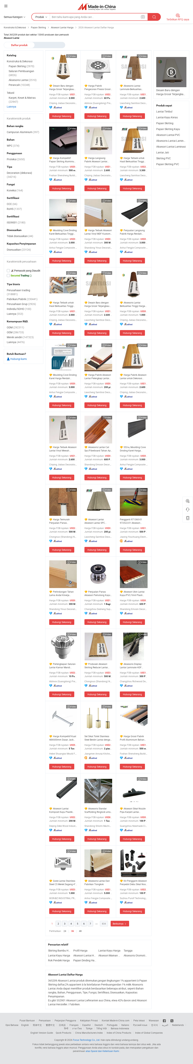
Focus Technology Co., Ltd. (86, 1039)
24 (65, 930)
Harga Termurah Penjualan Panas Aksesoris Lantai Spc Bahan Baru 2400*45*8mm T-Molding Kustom (63, 521)
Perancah (19, 85)
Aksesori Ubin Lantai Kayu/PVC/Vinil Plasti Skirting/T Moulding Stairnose (132, 593)
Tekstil (10, 93)
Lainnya (11, 106)
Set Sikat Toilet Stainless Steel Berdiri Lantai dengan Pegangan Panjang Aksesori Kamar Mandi (98, 738)
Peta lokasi (139, 1020)
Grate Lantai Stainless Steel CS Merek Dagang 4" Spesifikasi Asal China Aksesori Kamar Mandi (62, 882)
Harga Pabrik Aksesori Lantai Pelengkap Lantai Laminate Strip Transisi (97, 376)
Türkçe (89, 1028)
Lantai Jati (162, 152)
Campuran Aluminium (23, 132)
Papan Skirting (164, 123)
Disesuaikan (19, 249)
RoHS (14, 209)
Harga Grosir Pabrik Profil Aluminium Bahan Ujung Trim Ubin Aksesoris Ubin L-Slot (133, 738)
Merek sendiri (20, 337)
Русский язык (140, 1024)
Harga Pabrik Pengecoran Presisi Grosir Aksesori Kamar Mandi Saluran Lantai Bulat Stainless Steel (97, 87)
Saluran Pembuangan (21, 73)
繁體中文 (50, 1024)
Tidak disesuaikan (20, 236)
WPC (13, 145)
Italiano (125, 1024)
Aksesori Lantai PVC (168, 135)
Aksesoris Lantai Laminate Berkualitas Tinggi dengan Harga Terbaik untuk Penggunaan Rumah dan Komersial (133, 87)
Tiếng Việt (101, 1028)
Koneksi (15, 190)
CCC (12, 204)
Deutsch (99, 1024)
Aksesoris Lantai (23, 80)
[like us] (164, 1020)
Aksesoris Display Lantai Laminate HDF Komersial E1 (131, 665)
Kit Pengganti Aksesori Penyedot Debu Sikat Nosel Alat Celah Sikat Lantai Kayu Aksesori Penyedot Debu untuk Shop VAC (133, 882)
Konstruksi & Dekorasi (19, 61)
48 (80, 930)
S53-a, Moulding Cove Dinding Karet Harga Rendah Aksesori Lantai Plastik (133, 449)
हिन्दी (66, 1028)
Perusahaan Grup (21, 304)
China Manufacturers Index (89, 1032)
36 (72, 931)
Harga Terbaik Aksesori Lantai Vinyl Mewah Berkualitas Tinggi (63, 449)
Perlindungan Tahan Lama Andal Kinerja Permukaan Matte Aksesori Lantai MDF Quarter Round (63, 593)
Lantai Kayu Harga (109, 950)
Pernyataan (45, 1020)
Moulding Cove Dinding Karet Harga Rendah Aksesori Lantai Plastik (63, 376)
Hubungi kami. (18, 359)
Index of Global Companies (149, 1032)
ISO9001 (16, 222)
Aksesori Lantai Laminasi (171, 146)
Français (74, 1024)
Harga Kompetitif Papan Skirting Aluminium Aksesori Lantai (62, 159)
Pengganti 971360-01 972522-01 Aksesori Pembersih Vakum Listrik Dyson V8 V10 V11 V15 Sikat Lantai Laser (132, 521)
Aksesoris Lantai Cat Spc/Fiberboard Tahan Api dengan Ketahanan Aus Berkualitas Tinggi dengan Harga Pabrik (97, 449)
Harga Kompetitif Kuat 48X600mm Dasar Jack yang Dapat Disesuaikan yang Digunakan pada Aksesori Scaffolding (62, 738)
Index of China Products (119, 1032)
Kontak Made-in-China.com (115, 1020)
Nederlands (178, 1024)
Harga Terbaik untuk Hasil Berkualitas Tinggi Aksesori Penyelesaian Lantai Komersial (132, 159)
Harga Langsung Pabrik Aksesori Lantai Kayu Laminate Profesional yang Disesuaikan (98, 159)
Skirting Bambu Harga (59, 950)
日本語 (62, 1024)
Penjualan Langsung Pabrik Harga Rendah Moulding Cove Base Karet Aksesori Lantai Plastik (133, 232)
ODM (15, 327)
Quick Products (63, 1032)
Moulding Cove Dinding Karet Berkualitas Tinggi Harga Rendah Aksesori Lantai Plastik (63, 232)
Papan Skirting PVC (167, 164)
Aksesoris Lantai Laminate (171, 140)
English (25, 1024)
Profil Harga (80, 950)
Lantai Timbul (164, 111)
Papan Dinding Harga (85, 960)
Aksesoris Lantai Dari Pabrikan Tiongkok (97, 882)
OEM (15, 332)
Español (86, 1024)
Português (112, 1024)
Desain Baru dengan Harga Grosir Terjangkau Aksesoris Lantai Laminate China (62, 87)
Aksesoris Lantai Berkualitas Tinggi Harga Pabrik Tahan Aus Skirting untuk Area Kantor (133, 304)
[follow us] (171, 1020)
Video (73, 56)
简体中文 (37, 1024)
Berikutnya (118, 923)
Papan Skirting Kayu (168, 129)
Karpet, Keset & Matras (22, 99)
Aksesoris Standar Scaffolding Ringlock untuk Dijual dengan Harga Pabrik (98, 810)
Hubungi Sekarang (61, 116)
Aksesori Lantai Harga (85, 955)
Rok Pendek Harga (59, 960)
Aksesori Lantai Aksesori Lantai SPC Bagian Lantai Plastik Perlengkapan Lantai (95, 521)
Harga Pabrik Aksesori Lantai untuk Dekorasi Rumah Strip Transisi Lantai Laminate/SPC (133, 376)
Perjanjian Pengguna (65, 1020)
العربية (165, 1024)
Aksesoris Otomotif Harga (135, 955)
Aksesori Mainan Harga (110, 955)
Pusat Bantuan (27, 1020)
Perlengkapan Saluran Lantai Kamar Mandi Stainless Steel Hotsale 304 (63, 665)
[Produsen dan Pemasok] (97, 6)
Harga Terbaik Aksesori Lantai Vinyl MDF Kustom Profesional (98, 232)
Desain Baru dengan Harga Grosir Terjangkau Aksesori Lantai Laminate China (97, 304)
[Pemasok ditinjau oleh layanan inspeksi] (23, 270)
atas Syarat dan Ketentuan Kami (103, 1050)
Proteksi (16, 159)
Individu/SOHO (19, 309)
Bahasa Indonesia (120, 1028)
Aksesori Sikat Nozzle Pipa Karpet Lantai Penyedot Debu (133, 810)
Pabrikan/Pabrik (22, 299)
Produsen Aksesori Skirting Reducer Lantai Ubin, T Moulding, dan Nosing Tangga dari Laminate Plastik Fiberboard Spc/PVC (96, 665)
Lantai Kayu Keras (167, 117)
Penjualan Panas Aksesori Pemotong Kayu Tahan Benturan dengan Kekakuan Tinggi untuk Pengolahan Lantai (97, 593)
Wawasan (154, 1020)
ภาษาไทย (77, 1028)
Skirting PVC (163, 158)
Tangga (128, 950)
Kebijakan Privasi (89, 1020)
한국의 (154, 1024)
